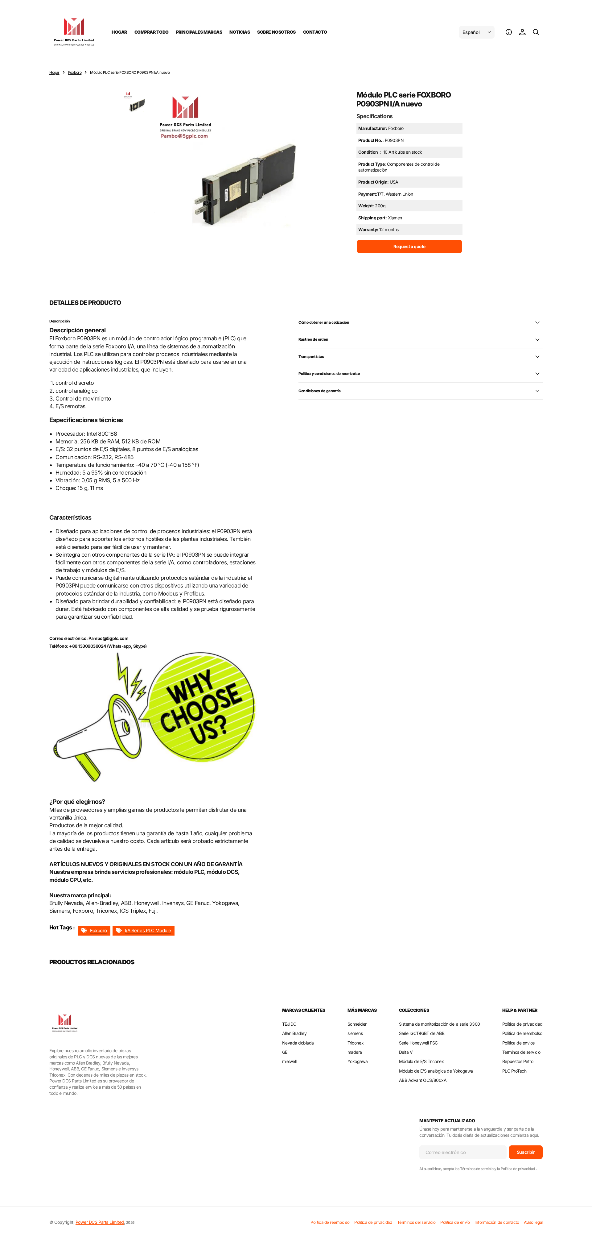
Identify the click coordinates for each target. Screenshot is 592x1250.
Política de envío (455, 1222)
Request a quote (409, 246)
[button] (509, 32)
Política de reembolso (329, 1222)
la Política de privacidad (516, 1168)
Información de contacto (497, 1222)
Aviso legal (533, 1222)
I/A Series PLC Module (148, 930)
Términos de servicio (476, 1168)
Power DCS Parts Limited (100, 1222)
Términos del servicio (416, 1222)
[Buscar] (536, 32)
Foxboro (75, 72)
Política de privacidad (373, 1222)
